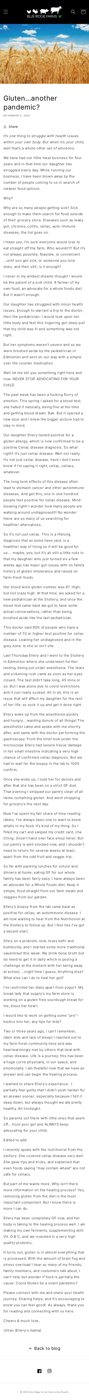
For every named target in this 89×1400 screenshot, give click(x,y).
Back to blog (47, 1348)
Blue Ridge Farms (38, 1392)
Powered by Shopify (58, 1392)
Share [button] (13, 126)
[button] (6, 12)
